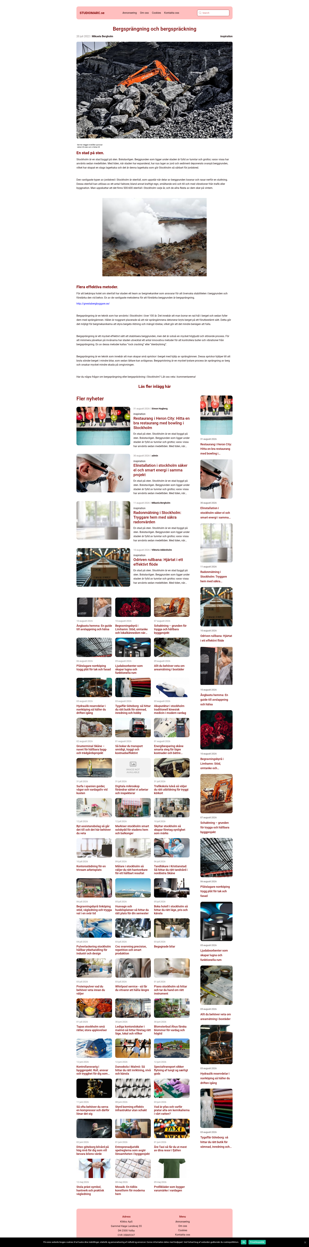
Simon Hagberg (160, 408)
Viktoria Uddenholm (162, 550)
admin (155, 455)
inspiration (226, 36)
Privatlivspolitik (257, 1242)
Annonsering (129, 12)
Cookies (156, 12)
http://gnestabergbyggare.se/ (93, 303)
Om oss (144, 12)
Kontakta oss (171, 12)
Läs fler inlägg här (154, 386)
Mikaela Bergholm (102, 36)
